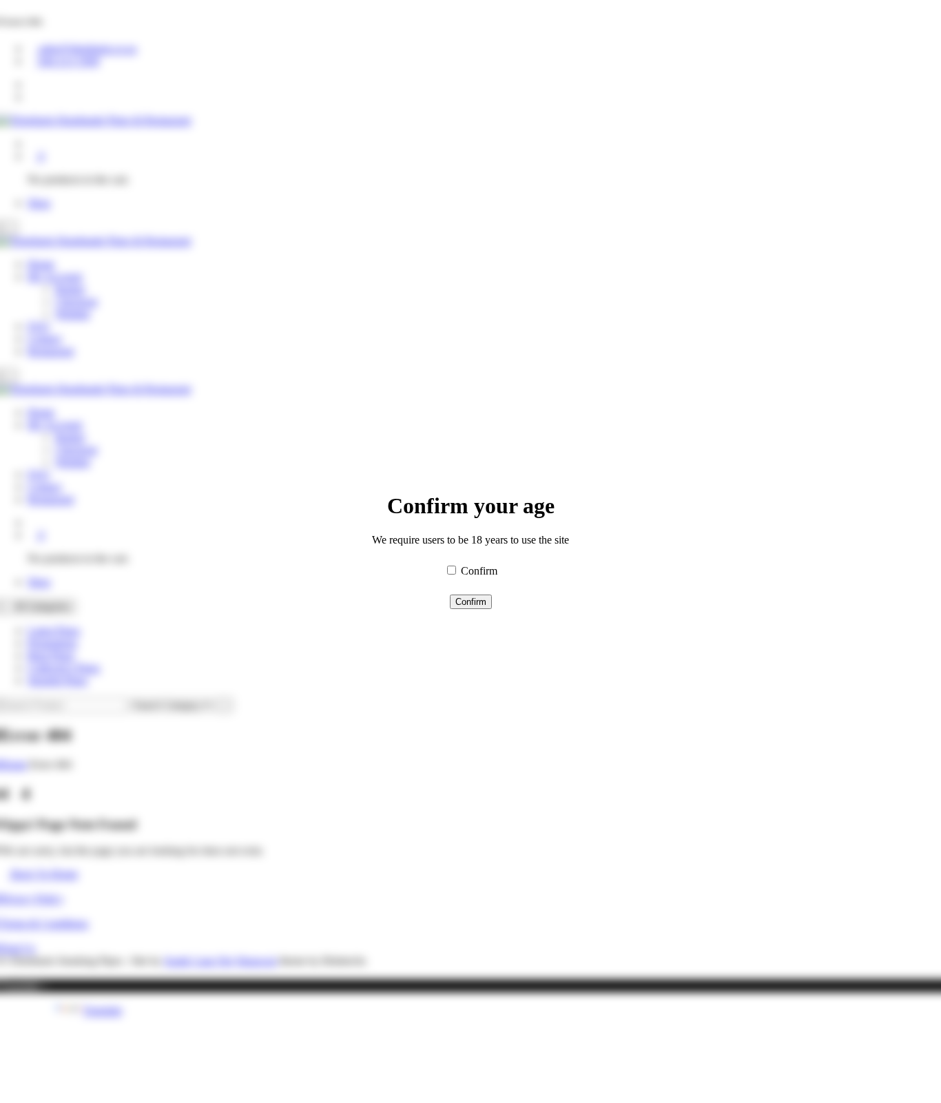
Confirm (479, 571)
